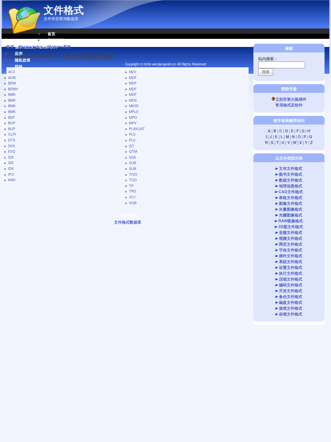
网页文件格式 (290, 244)
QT (131, 145)
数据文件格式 (290, 180)
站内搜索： (268, 58)
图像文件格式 (290, 203)
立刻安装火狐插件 (290, 99)
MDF (133, 77)
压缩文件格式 (290, 279)
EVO (12, 151)
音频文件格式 (290, 232)
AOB (12, 77)
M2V (132, 71)
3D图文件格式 (290, 226)
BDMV (13, 88)
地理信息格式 (290, 186)
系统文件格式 (290, 261)
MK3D (134, 105)
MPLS (133, 111)
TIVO (133, 174)
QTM (133, 151)
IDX (11, 157)
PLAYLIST (137, 128)
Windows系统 (59, 47)
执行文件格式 (290, 273)
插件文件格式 (290, 256)
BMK (12, 94)
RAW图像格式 (290, 221)
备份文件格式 (290, 296)
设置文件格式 (290, 267)
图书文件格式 (290, 174)
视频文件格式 (290, 238)
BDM (12, 82)
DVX (11, 145)
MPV (132, 122)
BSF (11, 117)
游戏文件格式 (290, 308)
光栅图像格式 (290, 215)
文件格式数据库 (127, 222)
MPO (133, 117)
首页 (51, 34)
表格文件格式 (290, 197)
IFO (11, 174)
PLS (132, 134)
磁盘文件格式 (290, 302)
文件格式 (64, 9)
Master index (30, 47)
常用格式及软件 (289, 105)
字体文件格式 (290, 250)
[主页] (21, 37)
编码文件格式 (290, 285)
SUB (132, 162)
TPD (132, 190)
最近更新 (55, 40)
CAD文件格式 (291, 191)
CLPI (12, 134)
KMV (12, 179)
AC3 (11, 71)
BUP (11, 122)
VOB (132, 202)
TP (131, 185)
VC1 (132, 196)
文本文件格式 (290, 168)
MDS (133, 100)
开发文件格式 (290, 290)
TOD (133, 179)
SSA (132, 157)
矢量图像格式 (290, 209)
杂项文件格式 (290, 314)
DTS (11, 139)
